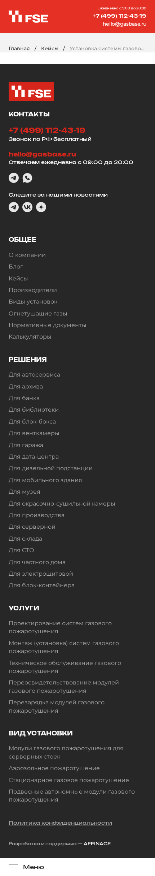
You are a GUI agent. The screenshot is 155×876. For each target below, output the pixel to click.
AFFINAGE (97, 843)
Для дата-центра (34, 456)
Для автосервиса (34, 374)
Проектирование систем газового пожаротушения (60, 627)
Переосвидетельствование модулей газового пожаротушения (64, 686)
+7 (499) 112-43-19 (119, 16)
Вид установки (41, 733)
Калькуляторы (30, 336)
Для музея (24, 491)
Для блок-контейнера (42, 585)
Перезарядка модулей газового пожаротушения (57, 706)
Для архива (26, 386)
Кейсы (49, 48)
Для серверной (32, 526)
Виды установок (33, 301)
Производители (33, 290)
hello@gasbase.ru (124, 24)
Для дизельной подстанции (51, 468)
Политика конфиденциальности (60, 823)
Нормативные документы (48, 325)
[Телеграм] (14, 178)
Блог (16, 266)
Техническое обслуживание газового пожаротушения (65, 667)
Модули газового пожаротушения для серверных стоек (66, 752)
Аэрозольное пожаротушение (54, 768)
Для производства (37, 515)
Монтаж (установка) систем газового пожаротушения (64, 647)
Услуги (24, 608)
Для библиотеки (34, 409)
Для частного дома (37, 562)
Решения (28, 359)
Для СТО (21, 550)
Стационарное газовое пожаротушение (69, 780)
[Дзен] (41, 207)
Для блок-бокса (32, 421)
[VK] (27, 207)
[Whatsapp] (27, 177)
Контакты (29, 114)
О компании (27, 255)
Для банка (24, 398)
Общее (22, 239)
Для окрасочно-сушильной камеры (62, 503)
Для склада (25, 538)
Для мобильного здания (45, 480)
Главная (19, 48)
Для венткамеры (34, 433)
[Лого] (28, 16)
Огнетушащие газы (38, 313)
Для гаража (26, 445)
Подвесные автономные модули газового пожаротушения (72, 795)
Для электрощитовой (41, 573)
